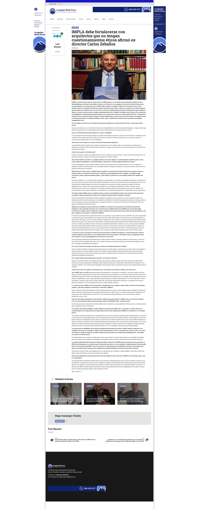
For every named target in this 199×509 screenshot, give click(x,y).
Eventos (88, 19)
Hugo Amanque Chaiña (56, 27)
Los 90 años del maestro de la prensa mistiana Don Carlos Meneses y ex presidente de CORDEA (98, 399)
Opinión (96, 19)
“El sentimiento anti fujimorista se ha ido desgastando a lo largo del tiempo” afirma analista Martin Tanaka (66, 399)
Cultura (81, 19)
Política (111, 19)
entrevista (75, 27)
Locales (52, 19)
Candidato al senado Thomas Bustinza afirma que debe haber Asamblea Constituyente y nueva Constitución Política (132, 400)
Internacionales (71, 19)
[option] (109, 75)
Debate (104, 19)
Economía (60, 19)
